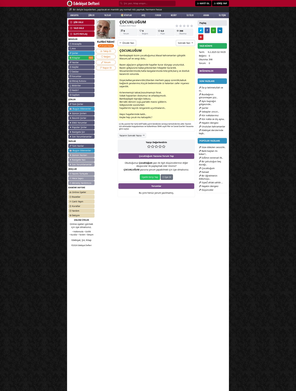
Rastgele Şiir (78, 131)
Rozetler (76, 196)
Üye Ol (167, 177)
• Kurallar (73, 234)
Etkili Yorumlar (79, 122)
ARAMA (206, 15)
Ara (74, 48)
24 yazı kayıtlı (107, 46)
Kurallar (76, 206)
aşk (127, 55)
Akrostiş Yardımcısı (81, 182)
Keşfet (75, 67)
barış (175, 70)
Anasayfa (76, 43)
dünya (167, 64)
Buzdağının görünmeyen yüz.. (208, 96)
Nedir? (75, 90)
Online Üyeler (79, 192)
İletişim (76, 215)
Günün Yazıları (79, 155)
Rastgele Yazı (79, 159)
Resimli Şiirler (79, 118)
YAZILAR (107, 15)
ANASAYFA (74, 15)
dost (184, 70)
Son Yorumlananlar (82, 136)
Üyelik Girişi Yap (150, 177)
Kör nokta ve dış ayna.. (213, 119)
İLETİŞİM (222, 15)
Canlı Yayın (77, 201)
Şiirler (75, 53)
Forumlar (76, 76)
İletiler (75, 71)
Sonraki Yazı (184, 42)
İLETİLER (190, 15)
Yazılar (75, 62)
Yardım (75, 210)
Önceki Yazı (128, 42)
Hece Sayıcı (78, 178)
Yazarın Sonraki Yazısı (130, 135)
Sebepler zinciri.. (210, 111)
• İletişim (89, 234)
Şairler (204, 107)
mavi (153, 101)
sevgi (137, 58)
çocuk (143, 55)
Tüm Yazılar (78, 145)
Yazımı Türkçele (80, 173)
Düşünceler (207, 189)
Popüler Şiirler (79, 127)
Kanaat (205, 171)
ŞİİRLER (91, 15)
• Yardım (81, 234)
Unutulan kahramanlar (213, 126)
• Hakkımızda (77, 231)
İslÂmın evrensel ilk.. (212, 157)
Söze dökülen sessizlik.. (213, 147)
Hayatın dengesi (209, 122)
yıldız (147, 67)
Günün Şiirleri (79, 113)
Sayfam (76, 94)
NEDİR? (174, 15)
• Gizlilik (87, 231)
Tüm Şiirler (77, 104)
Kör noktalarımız (210, 115)
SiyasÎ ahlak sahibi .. (212, 182)
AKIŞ (143, 15)
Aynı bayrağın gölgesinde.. (207, 103)
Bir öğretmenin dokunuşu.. (208, 177)
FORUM (158, 15)
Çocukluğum (208, 168)
